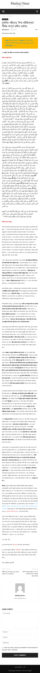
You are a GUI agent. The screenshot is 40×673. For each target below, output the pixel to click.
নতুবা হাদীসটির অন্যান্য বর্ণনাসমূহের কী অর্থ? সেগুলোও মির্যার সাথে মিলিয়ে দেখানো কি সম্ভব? (20, 506)
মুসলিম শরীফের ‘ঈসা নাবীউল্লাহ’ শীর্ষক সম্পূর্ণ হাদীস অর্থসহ (18, 24)
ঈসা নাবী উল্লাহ (10, 16)
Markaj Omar (5, 29)
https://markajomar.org (20, 598)
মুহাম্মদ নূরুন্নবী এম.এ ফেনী (20, 667)
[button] (3, 11)
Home (3, 16)
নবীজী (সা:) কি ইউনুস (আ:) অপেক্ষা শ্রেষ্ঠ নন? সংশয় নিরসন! (10, 573)
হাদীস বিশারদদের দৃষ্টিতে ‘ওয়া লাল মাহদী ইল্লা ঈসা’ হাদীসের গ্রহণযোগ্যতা (30, 574)
